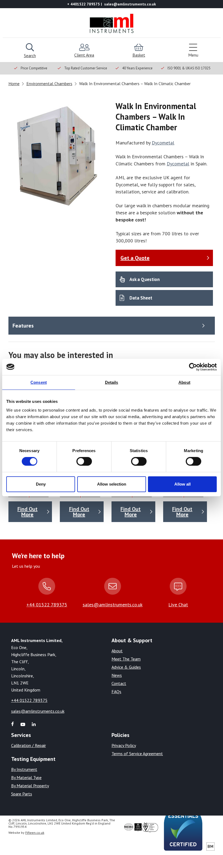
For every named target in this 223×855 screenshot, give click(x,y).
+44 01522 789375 (46, 604)
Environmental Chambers (49, 83)
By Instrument (24, 769)
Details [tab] (111, 382)
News (117, 675)
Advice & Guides (126, 667)
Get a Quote (135, 257)
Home (14, 83)
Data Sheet (140, 298)
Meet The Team (126, 659)
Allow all (182, 484)
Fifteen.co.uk (34, 833)
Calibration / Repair (28, 745)
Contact (119, 683)
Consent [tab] (38, 382)
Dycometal (163, 143)
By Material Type (26, 777)
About (117, 650)
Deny (41, 484)
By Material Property (30, 785)
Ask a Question (144, 279)
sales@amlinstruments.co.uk (113, 604)
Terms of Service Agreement (137, 753)
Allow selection (111, 484)
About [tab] (184, 382)
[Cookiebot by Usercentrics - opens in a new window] (193, 367)
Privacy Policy (124, 745)
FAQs (116, 691)
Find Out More (27, 511)
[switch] (84, 461)
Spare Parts (21, 794)
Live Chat (178, 604)
